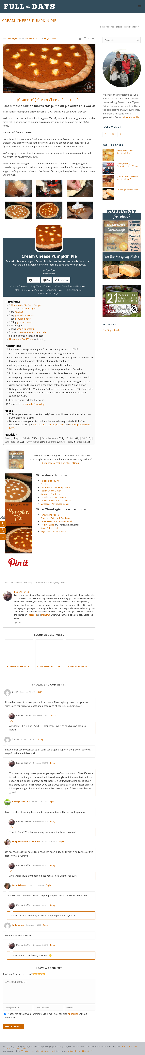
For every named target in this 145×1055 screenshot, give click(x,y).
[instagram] (112, 134)
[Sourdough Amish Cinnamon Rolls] (80, 651)
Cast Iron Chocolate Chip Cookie (55, 487)
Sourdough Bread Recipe (127, 189)
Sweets (54, 38)
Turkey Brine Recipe (49, 514)
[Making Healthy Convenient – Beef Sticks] (108, 168)
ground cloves (24, 322)
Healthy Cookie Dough (50, 490)
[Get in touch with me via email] (20, 623)
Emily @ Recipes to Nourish (26, 841)
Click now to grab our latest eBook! (60, 463)
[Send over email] (3, 537)
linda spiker (18, 925)
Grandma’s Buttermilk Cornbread (55, 518)
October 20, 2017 (32, 38)
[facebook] (105, 134)
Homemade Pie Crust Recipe (26, 305)
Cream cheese (9, 582)
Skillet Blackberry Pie (49, 480)
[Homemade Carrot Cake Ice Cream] (19, 651)
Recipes (110, 27)
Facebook (32, 614)
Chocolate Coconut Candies (53, 497)
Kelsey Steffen (11, 38)
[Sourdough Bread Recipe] (108, 194)
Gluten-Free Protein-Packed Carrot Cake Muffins (50, 666)
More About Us (131, 117)
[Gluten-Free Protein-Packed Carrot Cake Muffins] (49, 651)
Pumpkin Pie (41, 582)
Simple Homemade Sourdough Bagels (125, 151)
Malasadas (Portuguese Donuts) (55, 504)
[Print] (80, 38)
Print (35, 280)
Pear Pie (44, 484)
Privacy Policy (19, 1049)
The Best (63, 582)
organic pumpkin (25, 328)
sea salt (19, 311)
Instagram (46, 614)
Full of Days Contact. (46, 1051)
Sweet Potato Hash (49, 528)
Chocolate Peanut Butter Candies (55, 500)
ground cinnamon (24, 315)
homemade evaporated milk (31, 332)
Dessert (19, 582)
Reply (39, 691)
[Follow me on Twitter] (16, 623)
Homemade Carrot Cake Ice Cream (20, 666)
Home (102, 27)
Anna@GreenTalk (21, 801)
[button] (44, 270)
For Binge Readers (112, 330)
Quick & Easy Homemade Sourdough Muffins (127, 177)
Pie (25, 582)
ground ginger (23, 318)
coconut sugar (28, 308)
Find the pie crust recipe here (48, 424)
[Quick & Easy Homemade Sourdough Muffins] (108, 181)
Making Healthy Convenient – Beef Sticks (127, 164)
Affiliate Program (28, 1051)
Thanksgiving (53, 582)
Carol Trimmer (19, 885)
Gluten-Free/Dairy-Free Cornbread (56, 521)
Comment (63, 280)
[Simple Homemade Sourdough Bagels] (108, 155)
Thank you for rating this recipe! (17, 974)
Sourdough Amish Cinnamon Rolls (81, 666)
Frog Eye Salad (47, 524)
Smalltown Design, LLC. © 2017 (78, 1051)
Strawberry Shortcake (50, 494)
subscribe (73, 1013)
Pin (48, 280)
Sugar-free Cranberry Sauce (53, 531)
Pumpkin (31, 582)
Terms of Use (127, 1046)
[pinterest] (120, 134)
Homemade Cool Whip (21, 339)
